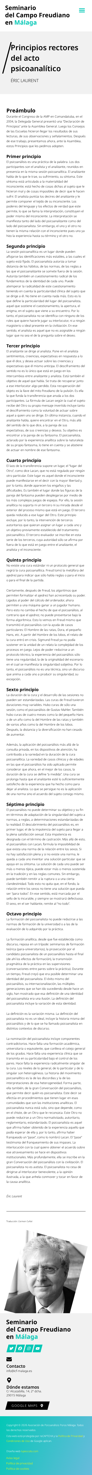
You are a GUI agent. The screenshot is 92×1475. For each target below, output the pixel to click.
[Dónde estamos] (9, 1380)
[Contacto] (9, 1359)
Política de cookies (17, 1469)
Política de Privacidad (70, 1436)
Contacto (15, 1366)
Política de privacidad (19, 1463)
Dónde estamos (22, 1387)
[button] (82, 10)
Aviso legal (12, 1458)
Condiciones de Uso (18, 1441)
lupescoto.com (29, 1451)
